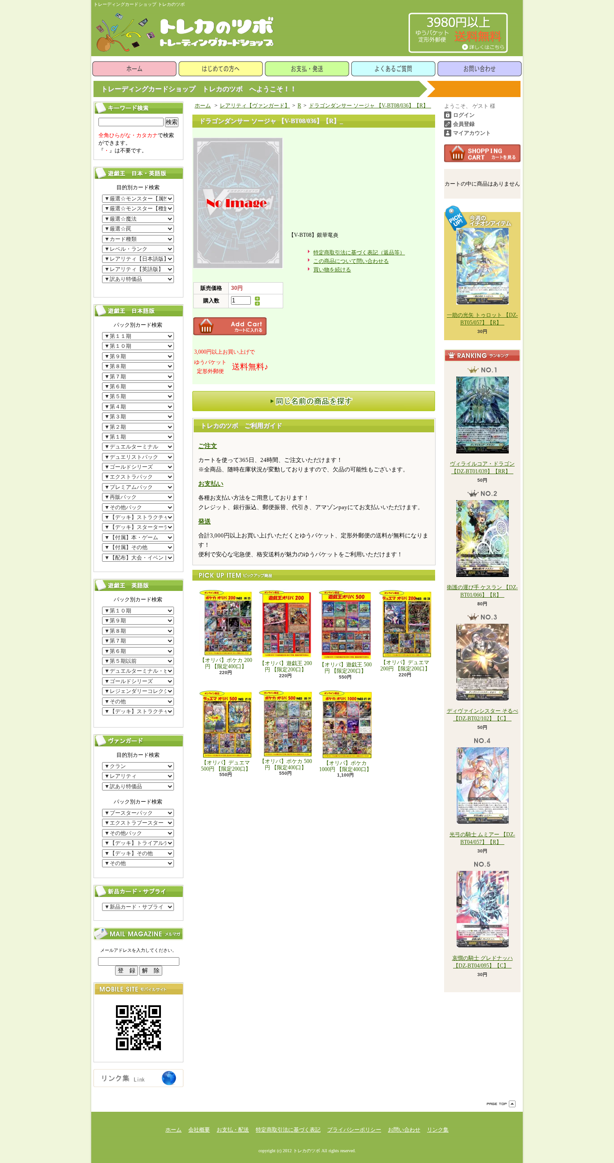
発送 (204, 521)
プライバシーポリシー (354, 1130)
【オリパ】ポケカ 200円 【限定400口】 (226, 663)
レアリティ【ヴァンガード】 (255, 105)
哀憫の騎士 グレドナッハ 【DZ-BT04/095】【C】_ (482, 962)
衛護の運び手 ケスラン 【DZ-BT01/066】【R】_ (482, 591)
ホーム (134, 69)
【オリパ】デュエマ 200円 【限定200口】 (405, 665)
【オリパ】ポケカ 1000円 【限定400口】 (345, 766)
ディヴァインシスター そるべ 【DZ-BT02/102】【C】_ (482, 715)
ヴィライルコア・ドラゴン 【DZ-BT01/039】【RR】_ (482, 468)
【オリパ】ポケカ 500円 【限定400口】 (285, 764)
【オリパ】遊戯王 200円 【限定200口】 (285, 666)
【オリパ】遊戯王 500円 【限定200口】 (345, 667)
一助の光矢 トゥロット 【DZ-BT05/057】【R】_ (482, 319)
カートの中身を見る (482, 153)
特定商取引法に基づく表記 (288, 1130)
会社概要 (199, 1130)
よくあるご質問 (393, 69)
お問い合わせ (479, 69)
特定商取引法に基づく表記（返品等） (359, 252)
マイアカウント (472, 133)
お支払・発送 (307, 69)
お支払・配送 (233, 1130)
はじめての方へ (220, 69)
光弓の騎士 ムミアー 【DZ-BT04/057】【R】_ (482, 838)
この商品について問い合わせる (351, 261)
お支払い (210, 483)
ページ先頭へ (501, 1104)
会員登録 (464, 124)
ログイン (464, 115)
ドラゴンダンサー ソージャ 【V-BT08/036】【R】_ (370, 105)
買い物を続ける (332, 269)
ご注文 (207, 446)
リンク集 (438, 1130)
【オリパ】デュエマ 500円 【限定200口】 (226, 765)
